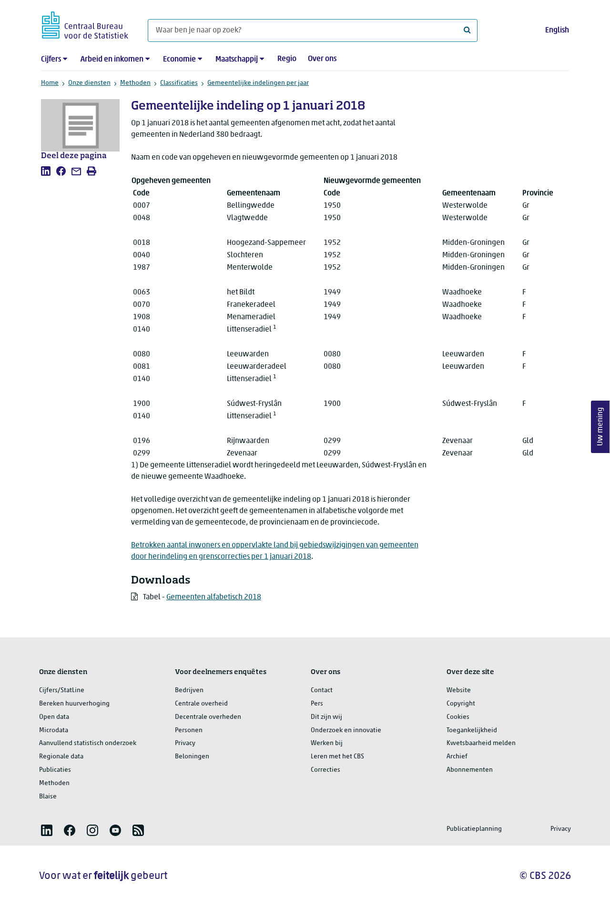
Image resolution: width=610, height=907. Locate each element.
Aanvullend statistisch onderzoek (87, 743)
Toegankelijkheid (472, 730)
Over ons (322, 59)
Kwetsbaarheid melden (481, 743)
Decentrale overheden (208, 717)
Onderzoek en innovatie (346, 730)
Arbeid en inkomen (112, 59)
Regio (286, 59)
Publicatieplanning (474, 829)
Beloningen (192, 757)
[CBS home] (85, 23)
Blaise (48, 797)
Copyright (461, 704)
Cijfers (51, 59)
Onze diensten (89, 83)
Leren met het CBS (337, 757)
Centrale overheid (201, 704)
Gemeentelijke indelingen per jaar (258, 83)
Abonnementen (470, 770)
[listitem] (45, 171)
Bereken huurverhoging (74, 704)
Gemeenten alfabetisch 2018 (213, 597)
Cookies (458, 717)
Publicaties (55, 770)
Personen (189, 730)
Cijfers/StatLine (61, 690)
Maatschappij (236, 59)
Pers (317, 704)
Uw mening (600, 427)
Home (50, 83)
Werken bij (327, 743)
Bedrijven (189, 690)
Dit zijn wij (326, 717)
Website (459, 690)
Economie (179, 59)
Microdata (53, 730)
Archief (457, 757)
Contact (322, 690)
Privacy (185, 743)
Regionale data (61, 757)
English (557, 30)
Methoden (135, 83)
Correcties (325, 770)
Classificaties (179, 83)
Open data (54, 717)
